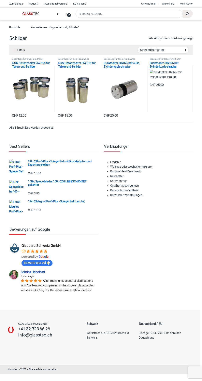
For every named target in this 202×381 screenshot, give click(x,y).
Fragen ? (33, 3)
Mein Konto (186, 3)
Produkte (15, 27)
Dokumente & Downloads (125, 171)
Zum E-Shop (16, 3)
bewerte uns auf (35, 263)
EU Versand (79, 3)
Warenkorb (168, 3)
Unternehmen (148, 3)
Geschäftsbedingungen (124, 185)
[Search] (187, 14)
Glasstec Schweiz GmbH (41, 245)
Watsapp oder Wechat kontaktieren (131, 166)
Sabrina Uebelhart (33, 272)
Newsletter (117, 176)
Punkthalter (37, 59)
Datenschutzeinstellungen (126, 195)
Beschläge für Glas (21, 59)
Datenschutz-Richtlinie (124, 190)
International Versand (55, 3)
